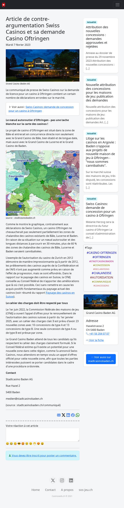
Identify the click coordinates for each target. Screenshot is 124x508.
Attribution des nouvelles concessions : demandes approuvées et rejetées (97, 37)
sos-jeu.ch (86, 490)
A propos (67, 490)
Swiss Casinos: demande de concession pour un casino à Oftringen (100, 210)
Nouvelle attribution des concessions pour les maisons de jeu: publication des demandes (101, 92)
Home (35, 490)
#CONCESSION (101, 265)
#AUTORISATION (100, 277)
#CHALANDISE (100, 273)
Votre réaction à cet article (22, 426)
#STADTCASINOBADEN (101, 261)
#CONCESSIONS (101, 285)
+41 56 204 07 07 (99, 333)
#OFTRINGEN (101, 257)
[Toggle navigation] (117, 4)
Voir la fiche (96, 340)
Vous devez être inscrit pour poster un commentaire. (44, 455)
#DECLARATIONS (100, 269)
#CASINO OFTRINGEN (101, 253)
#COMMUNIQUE (101, 281)
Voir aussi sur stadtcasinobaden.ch (101, 359)
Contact (50, 490)
